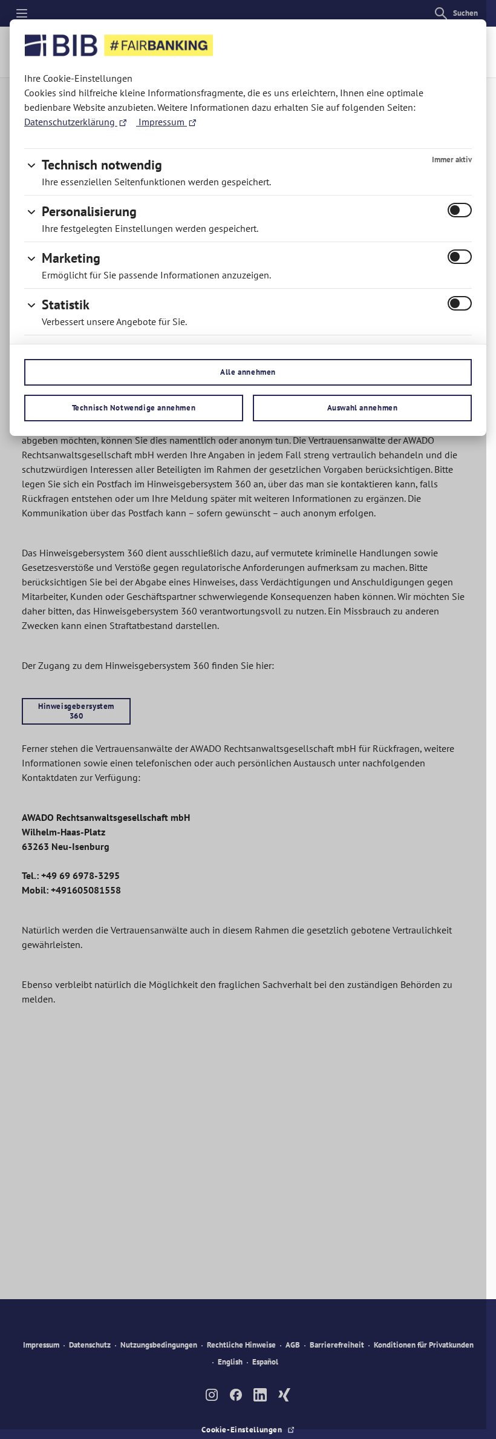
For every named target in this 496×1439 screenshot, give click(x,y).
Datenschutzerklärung (70, 122)
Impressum (161, 122)
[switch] (460, 210)
